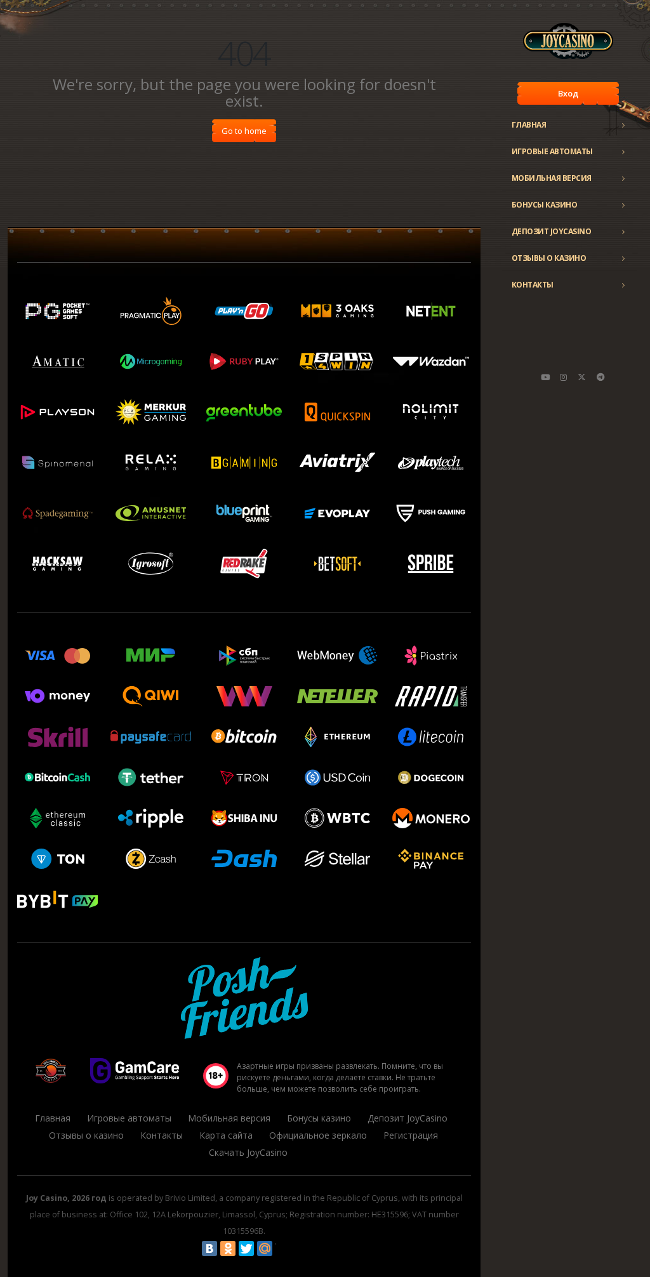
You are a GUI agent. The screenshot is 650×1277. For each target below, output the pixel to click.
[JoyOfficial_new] (582, 377)
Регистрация (410, 1135)
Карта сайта (226, 1135)
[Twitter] (246, 1248)
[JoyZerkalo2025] (600, 377)
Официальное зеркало (318, 1135)
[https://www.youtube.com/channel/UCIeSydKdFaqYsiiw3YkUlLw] (545, 377)
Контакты (533, 284)
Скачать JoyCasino (248, 1152)
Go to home (244, 130)
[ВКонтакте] (209, 1248)
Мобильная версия (552, 178)
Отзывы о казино (549, 258)
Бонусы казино (545, 204)
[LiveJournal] (283, 1248)
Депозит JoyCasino (552, 231)
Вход (568, 93)
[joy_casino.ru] (564, 377)
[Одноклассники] (227, 1248)
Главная (529, 124)
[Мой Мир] (264, 1248)
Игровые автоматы (552, 151)
